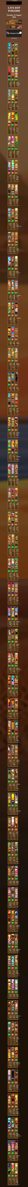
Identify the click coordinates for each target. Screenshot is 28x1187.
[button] (20, 32)
